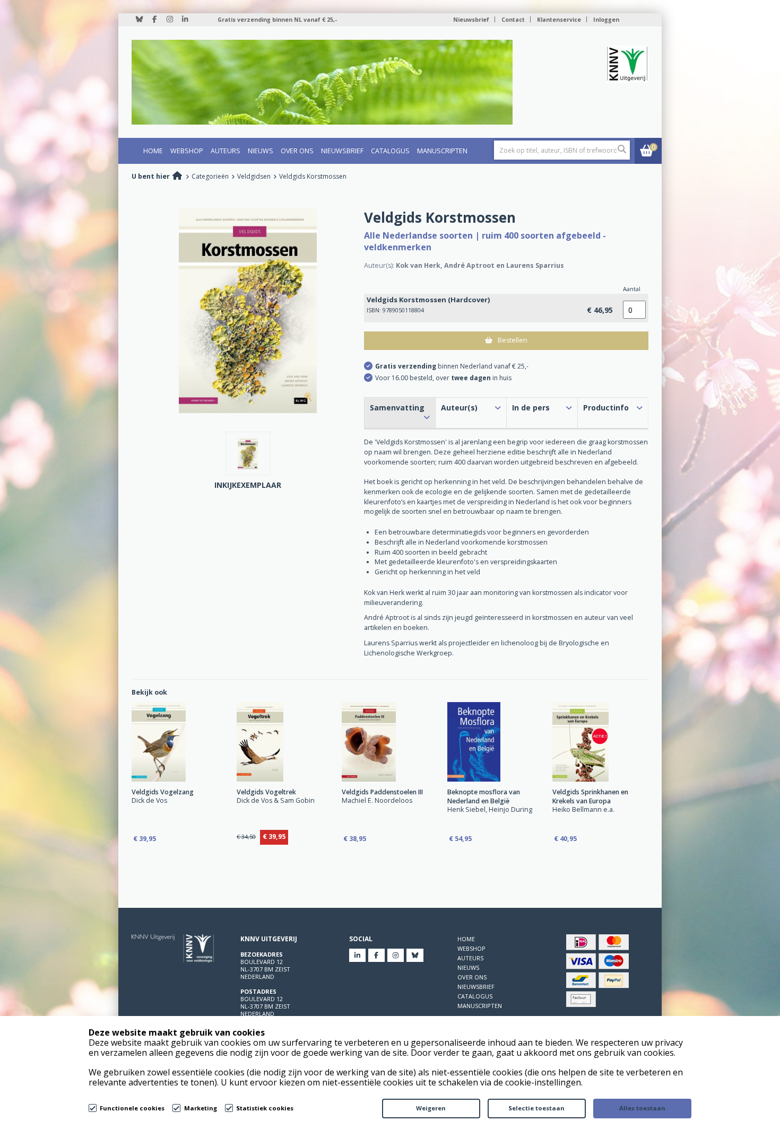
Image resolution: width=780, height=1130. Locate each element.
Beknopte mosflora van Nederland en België (483, 796)
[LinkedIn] (185, 22)
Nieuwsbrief (471, 19)
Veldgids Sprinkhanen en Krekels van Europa (590, 796)
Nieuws (260, 150)
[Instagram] (169, 22)
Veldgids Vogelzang (163, 791)
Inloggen (606, 19)
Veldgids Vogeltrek (266, 791)
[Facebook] (155, 22)
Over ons (297, 150)
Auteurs (225, 150)
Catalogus (390, 150)
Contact (513, 19)
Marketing (200, 1108)
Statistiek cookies (264, 1108)
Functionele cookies (132, 1108)
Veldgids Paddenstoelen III (382, 791)
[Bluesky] (139, 22)
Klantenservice (559, 19)
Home (153, 150)
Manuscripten (442, 150)
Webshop (186, 150)
